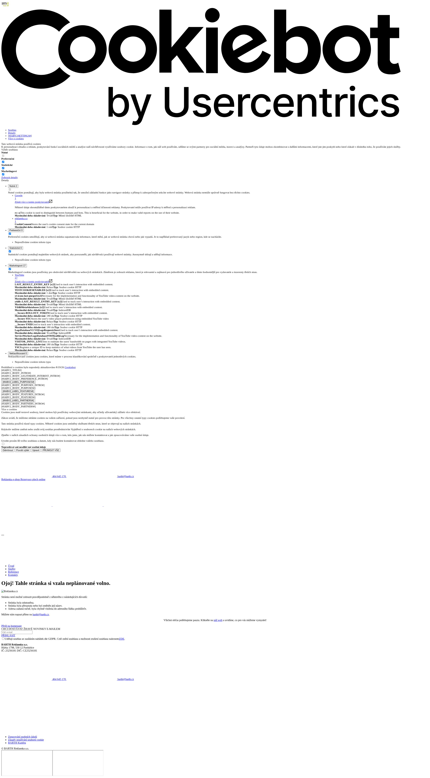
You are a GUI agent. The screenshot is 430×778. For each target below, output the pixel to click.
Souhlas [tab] (12, 130)
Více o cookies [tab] (16, 138)
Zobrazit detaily (9, 177)
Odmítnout (8, 450)
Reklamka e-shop (10, 479)
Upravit (35, 450)
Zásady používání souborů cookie (26, 739)
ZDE (121, 638)
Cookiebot (70, 367)
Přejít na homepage (11, 625)
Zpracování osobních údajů (22, 736)
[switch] (3, 162)
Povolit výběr (22, 450)
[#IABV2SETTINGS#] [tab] (20, 135)
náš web (218, 620)
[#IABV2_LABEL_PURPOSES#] (18, 382)
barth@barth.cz (41, 614)
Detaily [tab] (12, 133)
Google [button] (19, 197)
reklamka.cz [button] (21, 220)
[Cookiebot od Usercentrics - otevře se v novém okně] (201, 124)
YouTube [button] (19, 276)
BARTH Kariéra (17, 742)
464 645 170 (59, 679)
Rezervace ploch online (32, 479)
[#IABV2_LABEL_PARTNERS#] (18, 400)
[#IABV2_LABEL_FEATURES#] (18, 391)
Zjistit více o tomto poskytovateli (32, 202)
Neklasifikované (18, 353)
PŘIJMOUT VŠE (51, 450)
